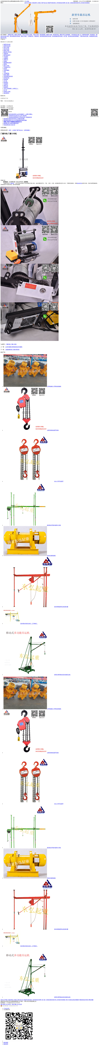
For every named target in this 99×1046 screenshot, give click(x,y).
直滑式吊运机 (6, 46)
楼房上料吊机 (18, 34)
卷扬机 (5, 61)
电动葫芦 (5, 82)
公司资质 (82, 2)
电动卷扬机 (43, 34)
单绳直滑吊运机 (93, 36)
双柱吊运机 (4, 37)
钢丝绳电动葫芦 (7, 62)
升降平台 (5, 59)
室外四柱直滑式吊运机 (46, 36)
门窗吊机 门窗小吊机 (11, 344)
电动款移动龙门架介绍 (9, 124)
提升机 (5, 68)
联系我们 (87, 2)
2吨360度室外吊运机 (15, 36)
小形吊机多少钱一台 (76, 34)
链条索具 (5, 87)
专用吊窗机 (6, 70)
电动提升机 (56, 34)
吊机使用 (34, 2)
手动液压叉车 (6, 67)
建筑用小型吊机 (7, 52)
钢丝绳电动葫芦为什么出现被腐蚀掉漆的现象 (15, 120)
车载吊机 (36, 36)
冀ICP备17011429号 (17, 1004)
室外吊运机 (6, 49)
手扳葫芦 (5, 84)
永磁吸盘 (5, 58)
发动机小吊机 (6, 91)
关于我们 (29, 2)
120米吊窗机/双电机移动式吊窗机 (13, 346)
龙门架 (67, 2)
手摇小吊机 (36, 34)
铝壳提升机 (6, 77)
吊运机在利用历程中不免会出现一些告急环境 (20, 117)
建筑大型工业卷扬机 (65, 34)
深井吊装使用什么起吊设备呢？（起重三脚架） (21, 114)
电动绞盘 (92, 34)
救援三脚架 (6, 74)
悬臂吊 (5, 64)
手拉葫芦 (5, 56)
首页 (25, 2)
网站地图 (91, 999)
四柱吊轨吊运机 (84, 36)
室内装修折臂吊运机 (57, 36)
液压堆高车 (6, 93)
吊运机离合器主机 (8, 76)
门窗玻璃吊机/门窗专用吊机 (12, 349)
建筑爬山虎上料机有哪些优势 (11, 123)
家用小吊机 (6, 50)
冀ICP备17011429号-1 (6, 1004)
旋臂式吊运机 (6, 44)
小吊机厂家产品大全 (42, 2)
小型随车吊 (31, 36)
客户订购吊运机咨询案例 (72, 999)
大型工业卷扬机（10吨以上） (11, 88)
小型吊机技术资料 (60, 2)
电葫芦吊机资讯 (52, 2)
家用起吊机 (11, 34)
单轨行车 (5, 85)
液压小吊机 (24, 36)
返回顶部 (5, 1042)
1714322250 (6, 1008)
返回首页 (5, 1044)
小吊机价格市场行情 (74, 2)
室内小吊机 (6, 47)
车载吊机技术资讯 (83, 999)
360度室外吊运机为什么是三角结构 (18, 115)
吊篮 (4, 71)
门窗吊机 (12, 183)
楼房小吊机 (49, 34)
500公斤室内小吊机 (27, 34)
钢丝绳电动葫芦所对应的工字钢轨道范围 (13, 118)
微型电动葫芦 (86, 34)
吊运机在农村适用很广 (74, 36)
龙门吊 (5, 90)
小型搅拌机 (6, 73)
